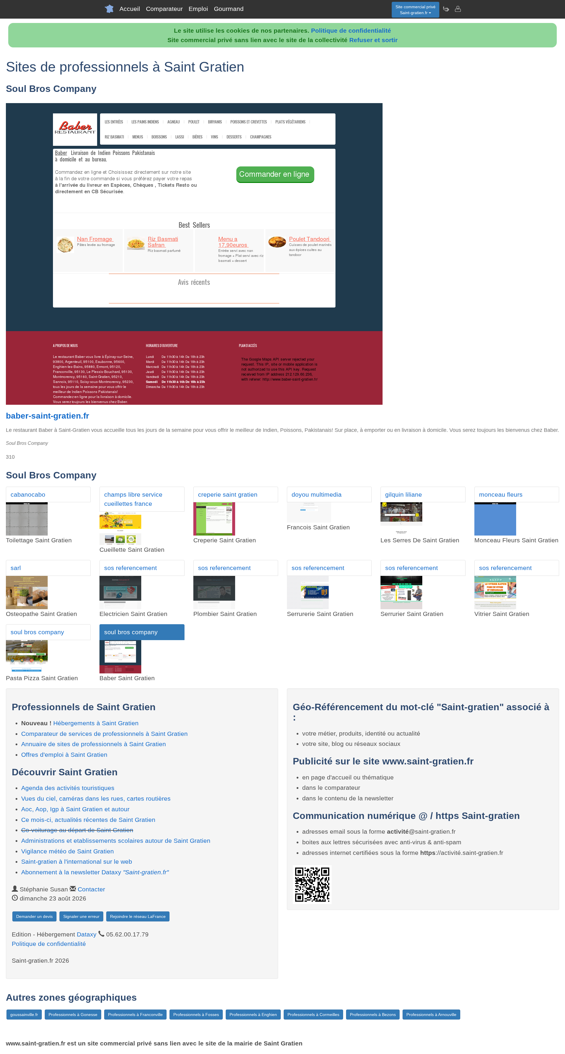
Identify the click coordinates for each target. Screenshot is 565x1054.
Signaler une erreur (81, 916)
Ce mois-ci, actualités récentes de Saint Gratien (88, 819)
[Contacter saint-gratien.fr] (457, 9)
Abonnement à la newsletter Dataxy (95, 872)
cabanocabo (28, 494)
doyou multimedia (317, 494)
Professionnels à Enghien (253, 1014)
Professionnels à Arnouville (431, 1014)
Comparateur (164, 8)
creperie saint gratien (227, 494)
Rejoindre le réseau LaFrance (138, 916)
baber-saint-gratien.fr (47, 415)
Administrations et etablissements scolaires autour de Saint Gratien (115, 840)
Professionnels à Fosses (196, 1014)
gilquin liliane (403, 494)
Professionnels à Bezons (373, 1014)
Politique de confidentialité (351, 30)
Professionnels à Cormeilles (313, 1014)
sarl (16, 567)
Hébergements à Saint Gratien (96, 723)
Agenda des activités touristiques (67, 787)
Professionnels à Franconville (135, 1014)
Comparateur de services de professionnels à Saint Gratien (104, 733)
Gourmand (229, 8)
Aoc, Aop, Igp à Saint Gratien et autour (75, 809)
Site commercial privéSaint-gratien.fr (416, 9)
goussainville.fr (24, 1014)
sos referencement (130, 567)
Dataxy (87, 934)
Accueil (129, 8)
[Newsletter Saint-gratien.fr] (446, 9)
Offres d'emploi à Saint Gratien (64, 754)
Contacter (91, 889)
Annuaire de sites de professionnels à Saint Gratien (93, 744)
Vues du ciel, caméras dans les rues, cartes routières (96, 798)
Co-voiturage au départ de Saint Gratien (77, 830)
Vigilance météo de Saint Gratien (67, 851)
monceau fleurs (501, 494)
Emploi (198, 8)
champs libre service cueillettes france (133, 499)
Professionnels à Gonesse (73, 1014)
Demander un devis (34, 916)
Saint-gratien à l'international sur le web (76, 861)
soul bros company (37, 632)
